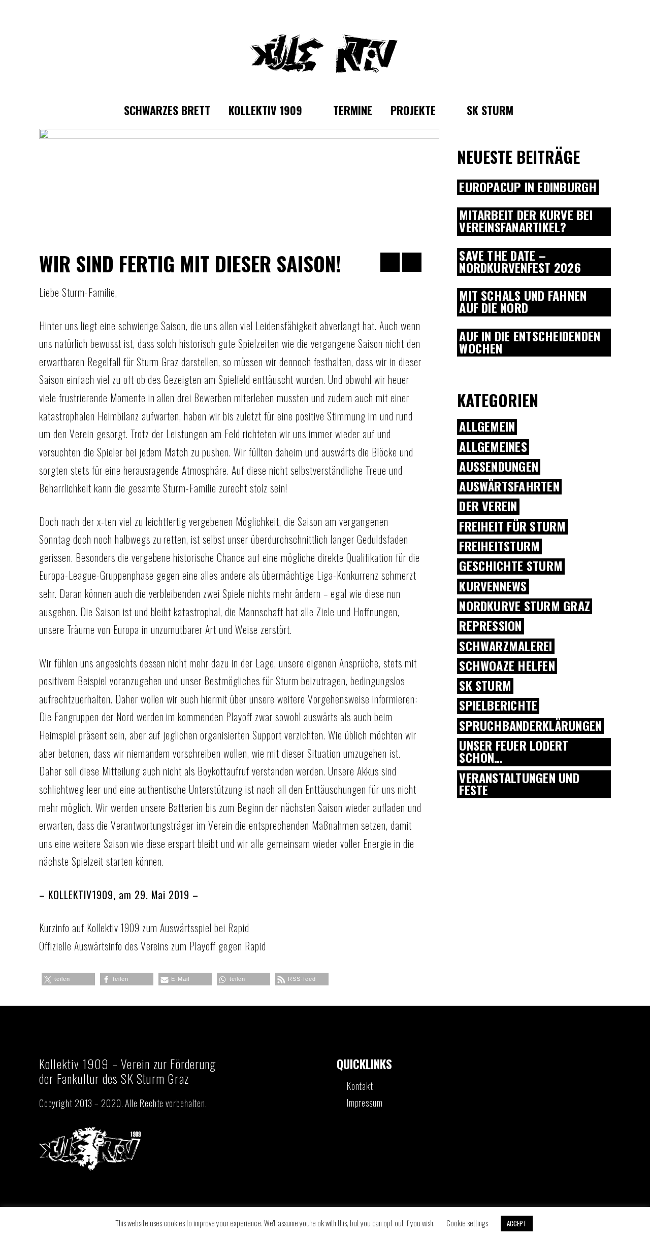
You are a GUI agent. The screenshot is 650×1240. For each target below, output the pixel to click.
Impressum (365, 1102)
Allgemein (487, 427)
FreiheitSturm (499, 546)
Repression (490, 626)
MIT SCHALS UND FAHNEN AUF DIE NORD (523, 302)
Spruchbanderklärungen (530, 726)
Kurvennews (493, 586)
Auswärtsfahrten (509, 486)
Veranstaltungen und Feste (519, 784)
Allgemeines (493, 447)
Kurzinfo (54, 927)
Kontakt (360, 1085)
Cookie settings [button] (467, 1222)
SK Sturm (485, 686)
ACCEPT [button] (517, 1223)
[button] (68, 979)
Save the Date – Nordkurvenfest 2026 (520, 262)
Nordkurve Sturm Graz (524, 606)
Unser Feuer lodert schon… (513, 752)
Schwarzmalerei (505, 646)
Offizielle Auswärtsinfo (80, 945)
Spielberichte (498, 706)
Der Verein (488, 506)
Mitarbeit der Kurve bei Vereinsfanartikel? (526, 221)
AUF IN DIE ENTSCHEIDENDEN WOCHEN (529, 343)
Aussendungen (498, 467)
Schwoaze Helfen (507, 666)
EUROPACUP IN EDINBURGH (528, 187)
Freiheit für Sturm (512, 527)
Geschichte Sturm (511, 566)
